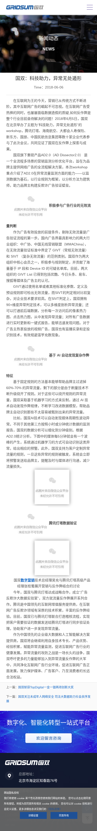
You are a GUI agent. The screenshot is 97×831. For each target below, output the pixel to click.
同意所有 (64, 815)
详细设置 (33, 815)
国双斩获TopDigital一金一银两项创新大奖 (46, 687)
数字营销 (28, 580)
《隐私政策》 (54, 809)
